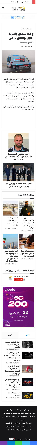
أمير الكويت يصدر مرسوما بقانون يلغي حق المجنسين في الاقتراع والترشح (11, 256)
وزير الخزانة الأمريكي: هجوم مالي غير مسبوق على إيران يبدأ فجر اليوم (12, 383)
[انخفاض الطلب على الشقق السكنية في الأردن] (10, 208)
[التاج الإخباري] (18, 8)
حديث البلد (16, 426)
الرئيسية (29, 28)
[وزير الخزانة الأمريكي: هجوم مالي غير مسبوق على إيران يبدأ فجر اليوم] (27, 382)
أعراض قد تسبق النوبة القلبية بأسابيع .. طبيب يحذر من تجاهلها (12, 370)
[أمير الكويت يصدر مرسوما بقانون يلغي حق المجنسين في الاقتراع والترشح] (10, 241)
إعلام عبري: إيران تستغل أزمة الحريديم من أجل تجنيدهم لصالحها (12, 356)
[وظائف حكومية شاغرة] (27, 395)
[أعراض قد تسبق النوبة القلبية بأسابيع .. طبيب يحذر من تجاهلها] (27, 369)
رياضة (8, 429)
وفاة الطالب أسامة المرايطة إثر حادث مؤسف (12, 344)
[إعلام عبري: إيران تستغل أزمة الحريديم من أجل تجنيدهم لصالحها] (27, 355)
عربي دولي (28, 426)
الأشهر (10, 335)
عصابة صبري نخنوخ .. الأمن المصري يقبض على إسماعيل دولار (28, 222)
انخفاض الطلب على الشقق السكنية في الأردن (12, 221)
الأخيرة (27, 335)
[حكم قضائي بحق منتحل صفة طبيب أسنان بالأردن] (26, 241)
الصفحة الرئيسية (27, 423)
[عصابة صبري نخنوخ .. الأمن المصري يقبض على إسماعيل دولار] (26, 208)
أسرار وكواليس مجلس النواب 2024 (21, 429)
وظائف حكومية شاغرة (14, 394)
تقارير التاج (9, 426)
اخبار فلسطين (9, 423)
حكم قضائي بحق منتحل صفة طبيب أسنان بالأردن (27, 253)
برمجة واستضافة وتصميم (23, 439)
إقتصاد (22, 426)
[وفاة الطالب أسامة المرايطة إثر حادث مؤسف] (27, 344)
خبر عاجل (23, 28)
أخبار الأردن (18, 423)
